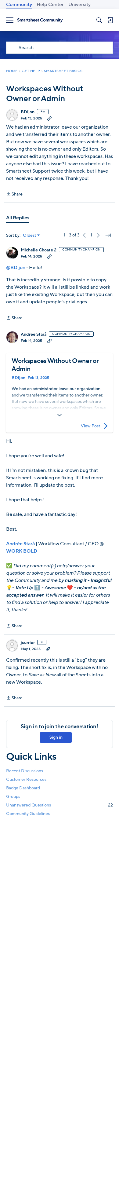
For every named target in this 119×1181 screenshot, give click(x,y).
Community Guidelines (28, 814)
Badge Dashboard (23, 788)
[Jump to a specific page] (108, 235)
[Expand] (59, 415)
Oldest (29, 235)
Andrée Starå (33, 334)
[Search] (99, 20)
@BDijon (15, 267)
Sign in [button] (56, 737)
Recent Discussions (24, 771)
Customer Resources (26, 779)
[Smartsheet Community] (40, 20)
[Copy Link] (49, 118)
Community (19, 4)
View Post (90, 426)
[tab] (17, 218)
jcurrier (28, 642)
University (79, 4)
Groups (13, 796)
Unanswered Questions (59, 805)
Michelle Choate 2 (38, 250)
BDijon (27, 112)
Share (14, 194)
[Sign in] (110, 20)
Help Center (50, 4)
